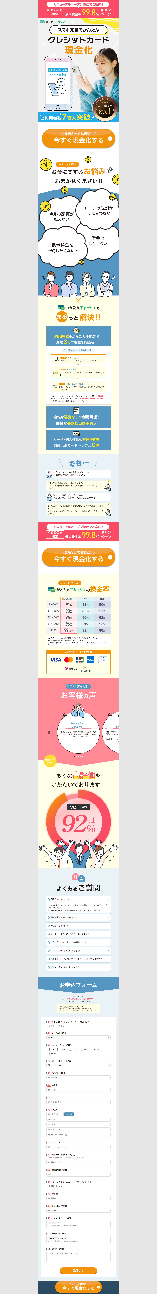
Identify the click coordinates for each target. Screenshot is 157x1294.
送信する (78, 1270)
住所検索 (69, 1114)
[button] (78, 336)
